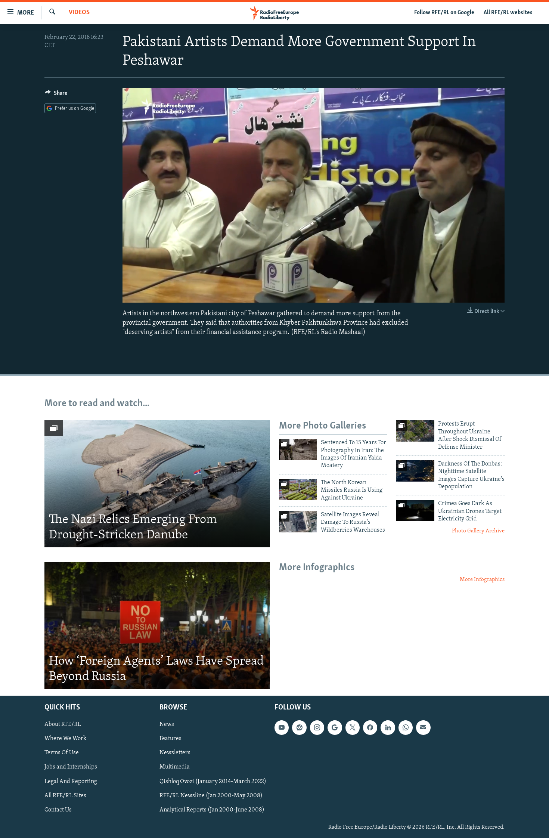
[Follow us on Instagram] (317, 727)
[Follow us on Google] (335, 727)
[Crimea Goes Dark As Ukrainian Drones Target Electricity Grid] (415, 510)
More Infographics (482, 579)
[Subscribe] (423, 727)
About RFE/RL (62, 724)
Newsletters (174, 753)
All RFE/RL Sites (65, 795)
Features (170, 739)
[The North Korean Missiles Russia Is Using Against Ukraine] (298, 489)
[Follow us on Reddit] (299, 727)
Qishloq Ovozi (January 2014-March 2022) (212, 781)
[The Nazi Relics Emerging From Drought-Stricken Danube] (157, 483)
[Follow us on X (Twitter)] (352, 727)
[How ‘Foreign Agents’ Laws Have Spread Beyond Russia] (157, 625)
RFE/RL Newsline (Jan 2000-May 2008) (211, 795)
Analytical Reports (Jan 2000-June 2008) (211, 810)
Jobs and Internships (70, 767)
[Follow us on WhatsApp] (405, 727)
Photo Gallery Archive (478, 531)
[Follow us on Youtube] (281, 727)
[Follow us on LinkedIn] (388, 727)
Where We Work (65, 739)
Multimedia (174, 767)
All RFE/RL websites (508, 13)
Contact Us (58, 810)
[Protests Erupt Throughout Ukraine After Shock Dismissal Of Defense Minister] (415, 431)
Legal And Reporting (70, 781)
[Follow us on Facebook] (370, 727)
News (166, 724)
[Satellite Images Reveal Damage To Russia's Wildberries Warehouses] (298, 521)
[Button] (56, 95)
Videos (79, 12)
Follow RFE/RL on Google (444, 13)
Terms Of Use (61, 753)
